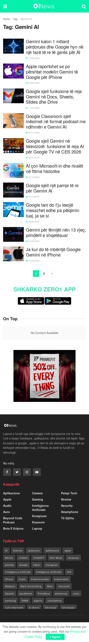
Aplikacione (11, 493)
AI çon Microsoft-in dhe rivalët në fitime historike (54, 168)
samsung (10, 600)
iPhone (9, 579)
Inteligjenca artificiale (18, 571)
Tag (15, 19)
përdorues (61, 593)
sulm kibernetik (14, 607)
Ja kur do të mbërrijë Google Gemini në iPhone (53, 252)
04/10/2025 (34, 196)
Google (23, 564)
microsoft (64, 586)
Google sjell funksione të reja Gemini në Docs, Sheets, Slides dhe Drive (54, 96)
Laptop (37, 528)
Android (17, 550)
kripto (22, 579)
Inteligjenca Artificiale (40, 507)
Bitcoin (9, 557)
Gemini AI (26, 19)
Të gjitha (67, 518)
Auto (6, 512)
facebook (73, 557)
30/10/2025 (34, 177)
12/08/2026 (34, 58)
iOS (69, 571)
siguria (38, 600)
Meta (50, 586)
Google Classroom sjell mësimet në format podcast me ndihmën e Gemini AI (56, 121)
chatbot (23, 557)
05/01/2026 (34, 157)
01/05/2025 (34, 260)
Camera (37, 493)
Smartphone (69, 512)
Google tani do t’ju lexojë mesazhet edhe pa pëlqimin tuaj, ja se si (52, 210)
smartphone (55, 600)
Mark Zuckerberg (31, 586)
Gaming (37, 499)
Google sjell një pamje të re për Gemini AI (52, 188)
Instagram (52, 564)
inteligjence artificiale (48, 571)
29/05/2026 (34, 82)
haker (36, 564)
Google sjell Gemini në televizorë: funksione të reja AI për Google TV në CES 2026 (55, 146)
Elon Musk (56, 557)
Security (67, 505)
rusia (76, 593)
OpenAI (9, 593)
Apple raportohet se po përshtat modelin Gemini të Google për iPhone (52, 72)
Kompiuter (39, 516)
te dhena (34, 607)
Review (66, 499)
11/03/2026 (34, 107)
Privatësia (44, 593)
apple (68, 550)
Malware (10, 586)
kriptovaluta (61, 579)
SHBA (25, 600)
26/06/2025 (34, 221)
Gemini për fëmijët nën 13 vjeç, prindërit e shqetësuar (56, 232)
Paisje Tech (69, 493)
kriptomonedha (40, 579)
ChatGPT (38, 557)
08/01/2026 (34, 132)
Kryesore (38, 522)
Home (6, 19)
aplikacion (34, 550)
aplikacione (52, 550)
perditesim (26, 593)
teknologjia (68, 607)
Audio (7, 505)
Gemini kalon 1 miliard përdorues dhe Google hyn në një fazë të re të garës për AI (54, 47)
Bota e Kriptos (13, 528)
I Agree (55, 637)
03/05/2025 (34, 241)
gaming (9, 564)
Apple (7, 499)
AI (6, 550)
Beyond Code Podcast (12, 520)
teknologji (50, 607)
